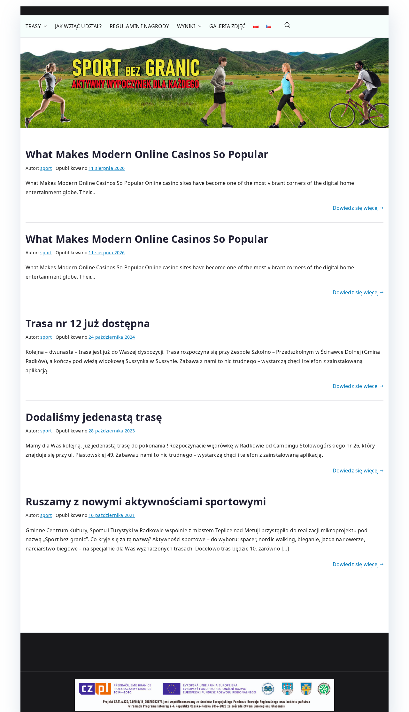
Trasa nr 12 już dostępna (88, 323)
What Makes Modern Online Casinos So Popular (147, 154)
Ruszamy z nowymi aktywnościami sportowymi (146, 501)
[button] (44, 26)
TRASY (33, 26)
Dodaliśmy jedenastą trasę (94, 417)
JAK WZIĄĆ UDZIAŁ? (78, 26)
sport (46, 168)
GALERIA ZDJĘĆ (227, 26)
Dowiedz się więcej (356, 207)
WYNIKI (186, 26)
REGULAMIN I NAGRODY (139, 26)
